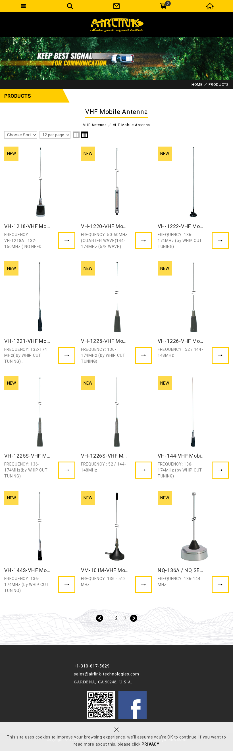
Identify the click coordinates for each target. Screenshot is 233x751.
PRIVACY (150, 744)
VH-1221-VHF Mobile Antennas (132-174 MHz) (39, 313)
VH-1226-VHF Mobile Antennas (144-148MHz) (193, 313)
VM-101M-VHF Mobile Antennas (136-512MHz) (116, 542)
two (76, 135)
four (84, 135)
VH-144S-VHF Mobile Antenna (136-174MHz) (39, 542)
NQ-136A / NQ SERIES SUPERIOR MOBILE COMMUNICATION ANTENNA (193, 542)
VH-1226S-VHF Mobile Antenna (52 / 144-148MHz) (116, 427)
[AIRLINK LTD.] (116, 24)
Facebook (132, 705)
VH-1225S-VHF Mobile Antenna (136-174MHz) (39, 427)
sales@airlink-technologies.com (106, 674)
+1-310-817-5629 (92, 666)
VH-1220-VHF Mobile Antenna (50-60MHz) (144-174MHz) (116, 198)
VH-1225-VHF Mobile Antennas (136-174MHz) (116, 313)
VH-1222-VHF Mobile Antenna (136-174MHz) (193, 198)
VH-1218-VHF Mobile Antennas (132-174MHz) (39, 198)
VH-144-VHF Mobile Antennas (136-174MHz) (193, 427)
